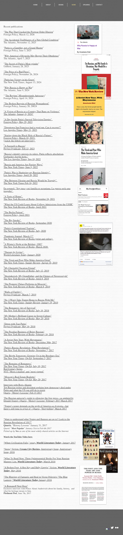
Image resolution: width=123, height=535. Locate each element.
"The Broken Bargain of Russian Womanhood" (26, 103)
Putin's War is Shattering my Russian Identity (27, 172)
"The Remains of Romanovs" (18, 363)
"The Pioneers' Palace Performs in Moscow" (25, 284)
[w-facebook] (107, 530)
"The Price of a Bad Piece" (17, 71)
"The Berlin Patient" (14, 212)
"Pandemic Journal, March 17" (19, 236)
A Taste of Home (13, 196)
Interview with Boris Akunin (17, 384)
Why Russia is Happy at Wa (18, 87)
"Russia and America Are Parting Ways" (23, 164)
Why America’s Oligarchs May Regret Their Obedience (32, 55)
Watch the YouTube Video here (18, 437)
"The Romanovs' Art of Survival (19, 307)
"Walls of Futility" (13, 291)
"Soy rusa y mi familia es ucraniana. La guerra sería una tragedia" (37, 190)
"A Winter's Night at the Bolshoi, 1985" (23, 244)
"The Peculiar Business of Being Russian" (24, 331)
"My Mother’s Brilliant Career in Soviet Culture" (28, 315)
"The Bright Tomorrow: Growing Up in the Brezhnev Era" (32, 355)
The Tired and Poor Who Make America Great (27, 260)
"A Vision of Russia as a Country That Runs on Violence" (32, 111)
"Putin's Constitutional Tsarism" (20, 228)
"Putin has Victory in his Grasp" (19, 79)
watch (7, 140)
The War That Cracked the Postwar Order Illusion (29, 31)
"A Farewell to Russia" (15, 146)
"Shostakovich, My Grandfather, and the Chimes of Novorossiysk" (36, 276)
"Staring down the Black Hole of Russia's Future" (28, 135)
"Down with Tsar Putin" (15, 323)
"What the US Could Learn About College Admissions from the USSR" (38, 204)
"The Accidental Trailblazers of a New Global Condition (31, 39)
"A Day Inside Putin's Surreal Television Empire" (28, 119)
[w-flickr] (116, 527)
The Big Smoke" (13, 220)
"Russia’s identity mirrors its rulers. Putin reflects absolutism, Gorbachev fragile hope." (34, 155)
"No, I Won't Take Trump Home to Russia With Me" (29, 299)
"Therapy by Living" (14, 252)
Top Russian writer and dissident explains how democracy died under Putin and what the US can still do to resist (37, 389)
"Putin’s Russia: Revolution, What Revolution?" (27, 347)
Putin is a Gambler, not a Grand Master (24, 47)
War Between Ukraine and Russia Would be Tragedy (30, 180)
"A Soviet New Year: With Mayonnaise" (23, 339)
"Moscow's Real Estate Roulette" (20, 376)
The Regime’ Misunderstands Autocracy (25, 95)
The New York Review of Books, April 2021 (25, 207)
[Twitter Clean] (112, 527)
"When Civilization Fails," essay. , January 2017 (40, 442)
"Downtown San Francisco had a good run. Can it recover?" (32, 127)
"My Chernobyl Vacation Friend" (20, 268)
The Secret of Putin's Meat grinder (21, 63)
